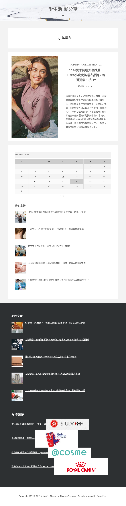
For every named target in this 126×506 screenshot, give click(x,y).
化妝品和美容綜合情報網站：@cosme (30, 453)
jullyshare (85, 65)
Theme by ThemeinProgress (63, 496)
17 (21, 181)
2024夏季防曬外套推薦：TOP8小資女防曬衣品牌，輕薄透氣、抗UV (86, 75)
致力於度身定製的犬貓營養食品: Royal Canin (33, 467)
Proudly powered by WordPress (92, 496)
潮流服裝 (81, 86)
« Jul (62, 196)
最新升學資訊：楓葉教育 (23, 438)
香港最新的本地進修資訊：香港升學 (29, 424)
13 (63, 176)
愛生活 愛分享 (63, 9)
